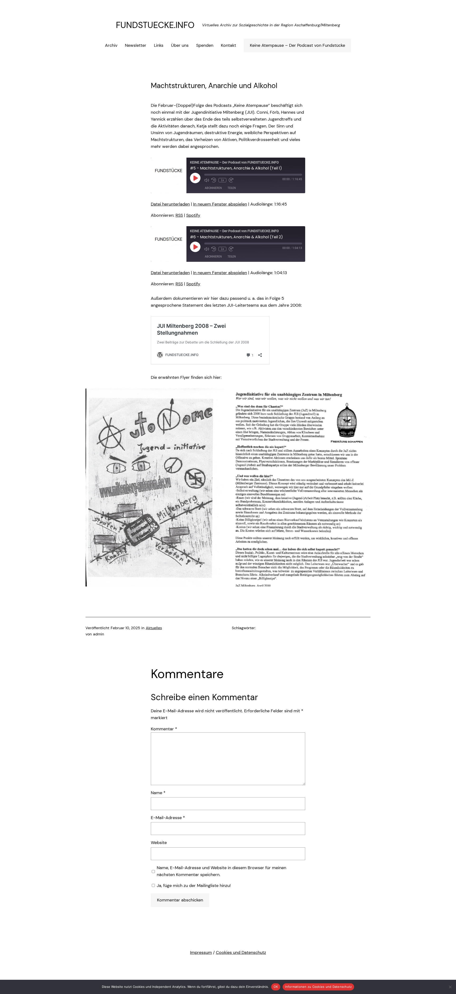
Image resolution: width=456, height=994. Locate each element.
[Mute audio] (206, 180)
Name (158, 793)
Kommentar (164, 729)
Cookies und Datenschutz (241, 952)
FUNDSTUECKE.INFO (155, 25)
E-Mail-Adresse (168, 818)
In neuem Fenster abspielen (220, 204)
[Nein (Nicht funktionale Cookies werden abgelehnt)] (450, 987)
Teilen (232, 188)
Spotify (193, 215)
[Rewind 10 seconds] (213, 180)
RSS (179, 215)
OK (276, 987)
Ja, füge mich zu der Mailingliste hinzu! (193, 885)
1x (222, 180)
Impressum (201, 952)
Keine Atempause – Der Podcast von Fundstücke (297, 45)
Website (159, 842)
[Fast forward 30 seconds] (231, 180)
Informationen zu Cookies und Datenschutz (318, 987)
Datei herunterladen (170, 204)
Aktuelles (154, 627)
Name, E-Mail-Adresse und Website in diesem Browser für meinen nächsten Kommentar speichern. (221, 871)
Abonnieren (213, 188)
